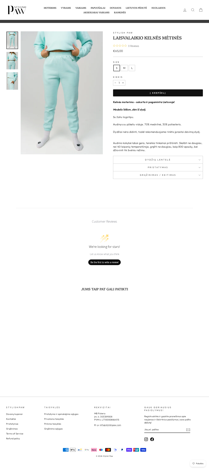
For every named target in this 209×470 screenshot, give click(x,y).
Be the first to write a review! (104, 262)
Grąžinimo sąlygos (53, 428)
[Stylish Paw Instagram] (146, 439)
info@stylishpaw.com (110, 425)
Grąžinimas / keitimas (158, 175)
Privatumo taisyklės (54, 419)
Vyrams (66, 7)
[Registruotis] (188, 430)
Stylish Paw (123, 32)
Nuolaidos (158, 7)
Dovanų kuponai (14, 414)
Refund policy (13, 438)
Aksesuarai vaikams (96, 12)
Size (116, 62)
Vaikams (80, 7)
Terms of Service (14, 433)
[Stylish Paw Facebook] (152, 439)
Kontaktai (11, 419)
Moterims (50, 7)
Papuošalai (98, 7)
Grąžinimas (12, 428)
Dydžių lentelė (158, 159)
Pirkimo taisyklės (52, 423)
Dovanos (115, 7)
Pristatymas (158, 167)
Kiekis (118, 77)
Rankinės (120, 12)
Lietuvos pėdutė (136, 7)
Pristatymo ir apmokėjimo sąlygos (61, 414)
